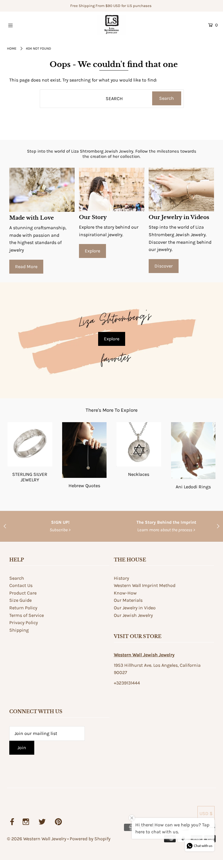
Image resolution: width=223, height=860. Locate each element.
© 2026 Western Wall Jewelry (37, 838)
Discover (163, 266)
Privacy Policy (23, 622)
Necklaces (138, 474)
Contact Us (21, 585)
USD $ (206, 813)
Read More (26, 266)
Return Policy (23, 607)
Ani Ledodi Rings (193, 486)
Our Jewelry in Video (135, 607)
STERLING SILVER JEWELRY (29, 477)
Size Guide (20, 600)
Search (16, 578)
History (121, 578)
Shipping (19, 630)
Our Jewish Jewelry (133, 615)
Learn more (166, 529)
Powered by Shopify (90, 838)
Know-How (125, 593)
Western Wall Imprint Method (144, 585)
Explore (92, 251)
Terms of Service (26, 615)
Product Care (23, 593)
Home (12, 48)
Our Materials (128, 600)
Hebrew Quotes (84, 485)
